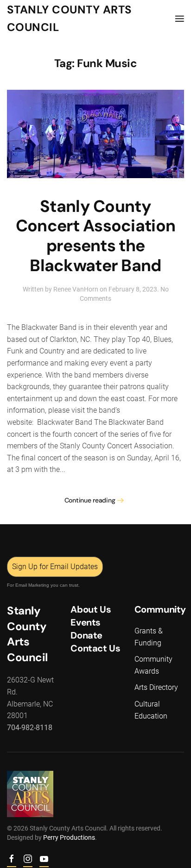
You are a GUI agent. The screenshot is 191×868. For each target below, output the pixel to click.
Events (85, 622)
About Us (90, 609)
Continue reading (89, 500)
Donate (86, 635)
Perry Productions (69, 837)
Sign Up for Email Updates (55, 566)
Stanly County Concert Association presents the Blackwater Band (95, 236)
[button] (179, 18)
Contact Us (95, 648)
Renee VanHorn (75, 289)
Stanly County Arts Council (69, 18)
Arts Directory (156, 687)
